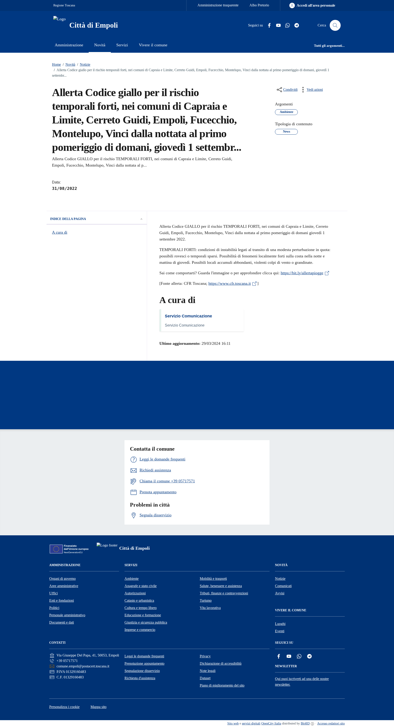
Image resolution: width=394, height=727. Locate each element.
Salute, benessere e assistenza (221, 586)
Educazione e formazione (142, 615)
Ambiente (131, 579)
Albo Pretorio (259, 5)
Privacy (205, 656)
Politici (54, 608)
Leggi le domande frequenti (144, 656)
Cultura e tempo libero (140, 608)
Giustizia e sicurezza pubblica (145, 622)
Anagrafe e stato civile (140, 586)
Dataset (205, 678)
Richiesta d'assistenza (139, 678)
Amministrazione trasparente (217, 5)
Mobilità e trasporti (213, 579)
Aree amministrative (63, 586)
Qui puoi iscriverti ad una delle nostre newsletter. (302, 681)
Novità (69, 64)
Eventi (279, 631)
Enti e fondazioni (61, 600)
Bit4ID (305, 723)
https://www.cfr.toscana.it (229, 283)
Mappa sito (98, 707)
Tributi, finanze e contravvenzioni (224, 593)
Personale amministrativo (67, 615)
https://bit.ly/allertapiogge (302, 273)
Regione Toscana (64, 5)
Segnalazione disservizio (142, 671)
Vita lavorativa (210, 608)
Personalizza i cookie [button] (64, 707)
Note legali (207, 671)
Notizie (83, 64)
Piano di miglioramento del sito (222, 685)
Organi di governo (62, 579)
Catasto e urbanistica (139, 600)
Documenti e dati (61, 622)
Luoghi (280, 624)
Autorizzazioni (135, 593)
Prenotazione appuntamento (144, 663)
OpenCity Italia (271, 723)
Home (56, 64)
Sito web (233, 723)
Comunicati (283, 586)
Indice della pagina (68, 219)
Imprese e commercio (139, 630)
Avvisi (279, 593)
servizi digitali (251, 723)
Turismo (206, 600)
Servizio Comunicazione (188, 316)
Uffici (53, 593)
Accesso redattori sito (331, 723)
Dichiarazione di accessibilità (220, 663)
